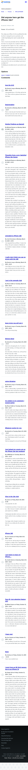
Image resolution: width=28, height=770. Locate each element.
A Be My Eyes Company (18, 757)
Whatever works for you (13, 428)
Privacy (9, 757)
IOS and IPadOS (19, 11)
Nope (7, 652)
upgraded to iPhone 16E (13, 236)
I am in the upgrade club (13, 280)
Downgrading (9, 104)
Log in (2, 75)
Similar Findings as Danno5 (14, 124)
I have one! (9, 634)
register (8, 75)
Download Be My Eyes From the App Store (7, 739)
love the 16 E (9, 85)
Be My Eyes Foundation (7, 731)
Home (2, 11)
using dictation (10, 381)
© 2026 (17, 756)
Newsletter (4, 743)
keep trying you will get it (14, 323)
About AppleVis (5, 729)
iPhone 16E (9, 533)
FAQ (2, 745)
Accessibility (23, 756)
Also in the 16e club (12, 496)
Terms (5, 757)
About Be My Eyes (6, 735)
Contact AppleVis (5, 748)
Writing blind (9, 339)
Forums (10, 11)
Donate (3, 733)
